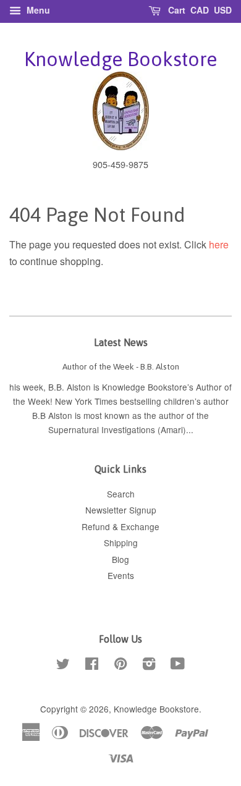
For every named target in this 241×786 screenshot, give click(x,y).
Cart (175, 10)
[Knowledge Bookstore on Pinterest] (120, 665)
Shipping (121, 542)
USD (223, 10)
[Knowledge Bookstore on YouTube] (178, 665)
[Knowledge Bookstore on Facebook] (92, 665)
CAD (199, 10)
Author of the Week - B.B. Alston (120, 366)
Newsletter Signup (120, 510)
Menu (37, 10)
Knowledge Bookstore (120, 59)
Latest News (121, 342)
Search (121, 494)
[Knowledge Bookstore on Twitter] (63, 665)
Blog (120, 559)
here (219, 244)
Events (121, 575)
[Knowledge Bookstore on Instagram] (149, 665)
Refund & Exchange (120, 526)
